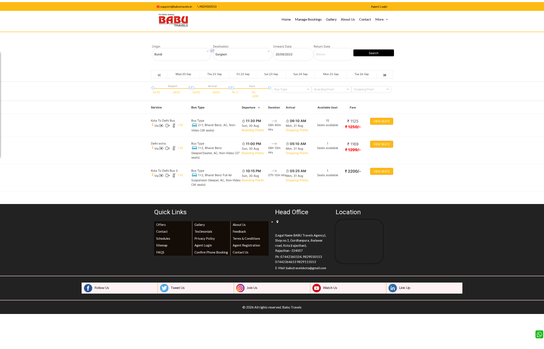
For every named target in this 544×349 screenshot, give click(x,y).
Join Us (252, 288)
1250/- (353, 127)
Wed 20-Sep (183, 74)
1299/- (353, 150)
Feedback (239, 231)
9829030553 (208, 6)
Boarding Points (253, 130)
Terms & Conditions (246, 238)
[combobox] (292, 89)
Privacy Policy (204, 238)
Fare (353, 107)
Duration (274, 107)
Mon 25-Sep (331, 74)
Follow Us (102, 288)
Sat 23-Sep (271, 74)
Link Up (404, 288)
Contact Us (240, 252)
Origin (156, 46)
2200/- (353, 171)
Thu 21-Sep (214, 74)
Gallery (331, 19)
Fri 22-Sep (243, 74)
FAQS (160, 252)
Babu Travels (292, 307)
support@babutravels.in (176, 6)
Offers (161, 225)
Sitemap (161, 245)
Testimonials (203, 231)
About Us (348, 19)
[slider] (153, 87)
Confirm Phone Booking (211, 252)
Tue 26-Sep (361, 74)
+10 (180, 125)
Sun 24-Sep (300, 74)
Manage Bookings (308, 19)
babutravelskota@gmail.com (306, 268)
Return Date (322, 46)
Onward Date (282, 46)
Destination (220, 46)
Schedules (163, 238)
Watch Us (330, 288)
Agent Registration (246, 245)
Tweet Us (178, 288)
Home (286, 19)
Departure (248, 107)
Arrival (290, 107)
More (379, 19)
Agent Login (203, 245)
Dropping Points (297, 130)
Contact (365, 19)
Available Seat (327, 107)
